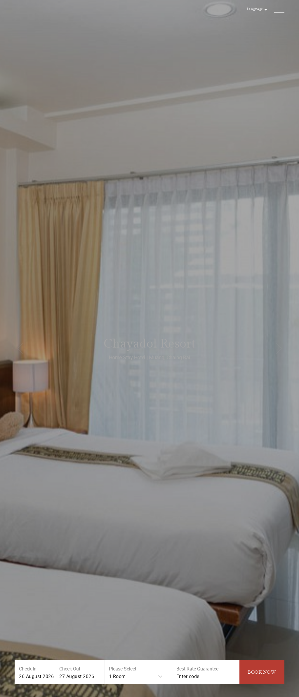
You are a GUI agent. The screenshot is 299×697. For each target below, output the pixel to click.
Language (255, 9)
